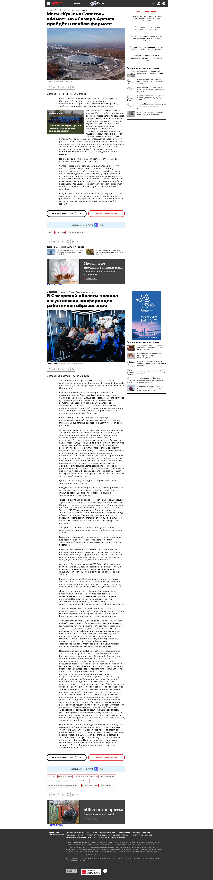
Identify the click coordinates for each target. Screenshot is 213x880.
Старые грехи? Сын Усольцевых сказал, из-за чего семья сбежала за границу (151, 90)
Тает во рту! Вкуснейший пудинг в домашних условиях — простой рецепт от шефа (150, 347)
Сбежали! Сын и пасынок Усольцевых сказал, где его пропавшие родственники (151, 106)
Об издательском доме (75, 832)
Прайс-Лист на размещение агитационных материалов (109, 835)
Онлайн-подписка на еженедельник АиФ (134, 832)
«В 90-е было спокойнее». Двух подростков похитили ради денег (150, 72)
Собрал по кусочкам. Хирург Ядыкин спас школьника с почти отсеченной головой (151, 364)
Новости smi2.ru (55, 284)
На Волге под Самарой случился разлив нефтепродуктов (146, 28)
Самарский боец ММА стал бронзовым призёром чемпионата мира (146, 58)
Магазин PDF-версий (107, 832)
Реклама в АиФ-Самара (75, 835)
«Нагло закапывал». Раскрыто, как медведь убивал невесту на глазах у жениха (151, 372)
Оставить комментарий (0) (106, 213)
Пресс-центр (92, 832)
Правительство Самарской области (60, 81)
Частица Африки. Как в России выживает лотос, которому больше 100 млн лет (150, 81)
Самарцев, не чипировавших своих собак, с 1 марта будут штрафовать (146, 48)
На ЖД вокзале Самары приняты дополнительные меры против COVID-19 (70, 252)
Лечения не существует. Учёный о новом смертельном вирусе (150, 113)
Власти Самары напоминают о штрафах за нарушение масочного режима (109, 252)
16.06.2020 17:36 (52, 10)
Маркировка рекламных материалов (80, 837)
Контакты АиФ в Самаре (142, 835)
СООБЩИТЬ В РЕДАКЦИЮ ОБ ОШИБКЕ (111, 837)
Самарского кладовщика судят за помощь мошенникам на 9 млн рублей (146, 38)
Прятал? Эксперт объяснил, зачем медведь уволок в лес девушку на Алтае (150, 98)
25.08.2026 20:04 (53, 292)
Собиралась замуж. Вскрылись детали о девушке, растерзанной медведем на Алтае (150, 380)
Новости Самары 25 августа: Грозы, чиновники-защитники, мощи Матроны (146, 18)
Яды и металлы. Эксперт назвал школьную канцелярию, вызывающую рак (149, 355)
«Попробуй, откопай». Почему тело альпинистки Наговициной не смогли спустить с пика (151, 388)
